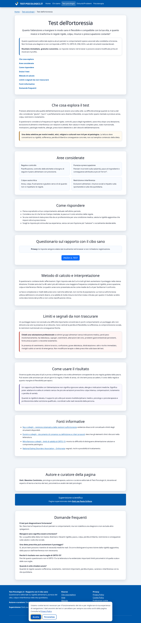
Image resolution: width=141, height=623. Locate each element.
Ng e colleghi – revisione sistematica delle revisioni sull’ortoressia (50, 427)
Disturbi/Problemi (84, 3)
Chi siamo (56, 3)
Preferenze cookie (100, 600)
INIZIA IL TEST (70, 257)
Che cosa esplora (26, 59)
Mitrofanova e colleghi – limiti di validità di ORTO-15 (44, 441)
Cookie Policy (98, 597)
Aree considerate (26, 63)
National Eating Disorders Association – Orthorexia (44, 448)
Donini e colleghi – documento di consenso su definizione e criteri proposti (54, 434)
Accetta (36, 617)
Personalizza (49, 617)
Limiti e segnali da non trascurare (34, 80)
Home (48, 3)
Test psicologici (68, 3)
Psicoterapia (98, 3)
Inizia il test (24, 71)
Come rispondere (26, 67)
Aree (63, 597)
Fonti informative (27, 84)
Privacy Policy (98, 594)
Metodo (64, 600)
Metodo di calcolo (26, 76)
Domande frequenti (27, 88)
